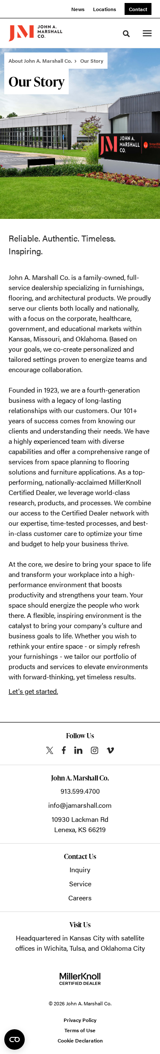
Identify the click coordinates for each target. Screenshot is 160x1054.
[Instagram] (94, 750)
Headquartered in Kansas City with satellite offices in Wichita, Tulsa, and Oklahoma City (80, 943)
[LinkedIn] (78, 750)
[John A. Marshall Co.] (35, 33)
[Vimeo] (110, 750)
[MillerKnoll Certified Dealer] (80, 978)
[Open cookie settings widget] (14, 1039)
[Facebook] (64, 750)
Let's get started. (33, 691)
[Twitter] (49, 750)
